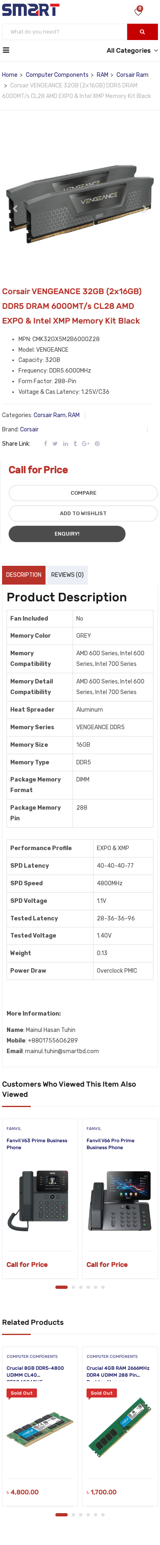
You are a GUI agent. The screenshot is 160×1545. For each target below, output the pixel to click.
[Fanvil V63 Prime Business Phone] (40, 1202)
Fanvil (14, 1128)
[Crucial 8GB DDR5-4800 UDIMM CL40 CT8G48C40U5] (40, 1429)
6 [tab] (103, 1287)
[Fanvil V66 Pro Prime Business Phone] (120, 1202)
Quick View (40, 1230)
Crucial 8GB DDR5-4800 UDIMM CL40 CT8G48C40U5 (35, 1375)
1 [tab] (61, 1287)
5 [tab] (95, 1287)
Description (23, 575)
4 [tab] (88, 1287)
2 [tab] (73, 1287)
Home (10, 74)
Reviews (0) (67, 575)
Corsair (29, 429)
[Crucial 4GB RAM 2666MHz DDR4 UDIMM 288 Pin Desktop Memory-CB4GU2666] (120, 1429)
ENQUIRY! (67, 534)
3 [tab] (80, 1287)
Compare (83, 493)
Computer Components (57, 74)
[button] (15, 204)
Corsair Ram (133, 74)
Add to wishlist (83, 513)
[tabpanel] (40, 1201)
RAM (102, 74)
